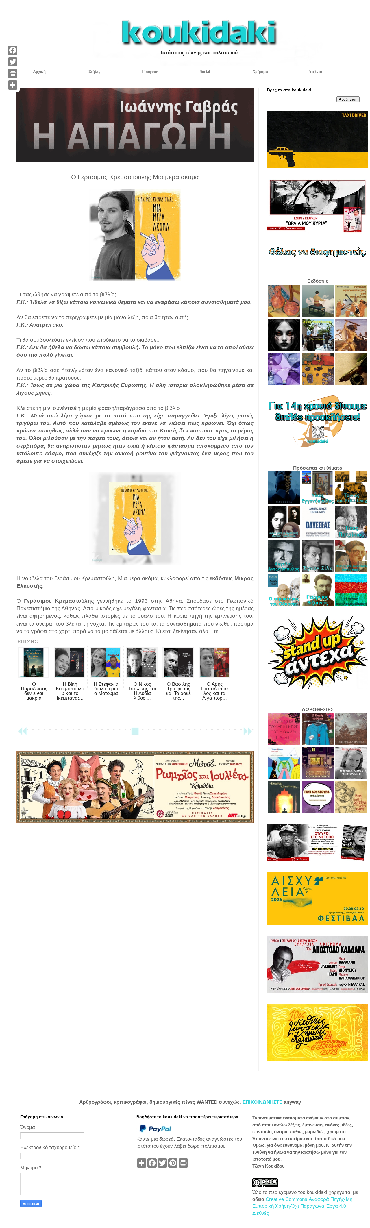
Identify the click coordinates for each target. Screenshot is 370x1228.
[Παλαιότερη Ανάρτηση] (248, 734)
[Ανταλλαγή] (12, 85)
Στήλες (94, 71)
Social (205, 71)
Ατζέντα (315, 71)
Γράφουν (150, 71)
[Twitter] (12, 62)
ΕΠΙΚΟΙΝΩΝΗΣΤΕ (263, 1102)
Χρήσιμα (260, 71)
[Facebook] (12, 50)
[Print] (12, 73)
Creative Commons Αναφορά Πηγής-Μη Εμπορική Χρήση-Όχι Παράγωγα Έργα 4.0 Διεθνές (302, 1206)
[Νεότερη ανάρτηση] (22, 734)
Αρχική (39, 71)
